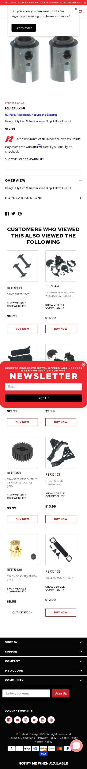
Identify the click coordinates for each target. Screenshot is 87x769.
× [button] (76, 8)
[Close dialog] (83, 365)
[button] (76, 745)
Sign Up (43, 398)
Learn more (23, 28)
